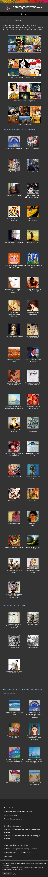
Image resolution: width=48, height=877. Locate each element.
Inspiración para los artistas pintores (18, 811)
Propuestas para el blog (13, 819)
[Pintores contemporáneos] (24, 44)
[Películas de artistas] (24, 114)
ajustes (20, 869)
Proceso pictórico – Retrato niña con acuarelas (34, 737)
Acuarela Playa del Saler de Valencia (34, 783)
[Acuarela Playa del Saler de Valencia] (34, 776)
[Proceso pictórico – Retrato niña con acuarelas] (34, 729)
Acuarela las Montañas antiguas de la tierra (14, 760)
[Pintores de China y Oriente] (24, 67)
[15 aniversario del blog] (14, 776)
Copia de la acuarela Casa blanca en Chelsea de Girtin (34, 761)
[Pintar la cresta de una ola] (14, 705)
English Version (9, 860)
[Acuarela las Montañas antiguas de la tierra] (14, 752)
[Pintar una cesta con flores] (14, 729)
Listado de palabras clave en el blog (18, 852)
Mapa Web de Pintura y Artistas (16, 845)
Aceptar (7, 873)
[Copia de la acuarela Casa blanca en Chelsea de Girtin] (34, 752)
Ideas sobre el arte (11, 815)
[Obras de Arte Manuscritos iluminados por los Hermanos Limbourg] (34, 705)
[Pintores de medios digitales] (24, 90)
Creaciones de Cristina (12, 826)
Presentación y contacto (13, 808)
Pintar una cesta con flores (14, 737)
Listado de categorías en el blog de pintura (20, 849)
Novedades (8, 856)
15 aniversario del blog (14, 783)
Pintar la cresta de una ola (14, 713)
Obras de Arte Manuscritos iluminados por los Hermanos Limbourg (34, 715)
